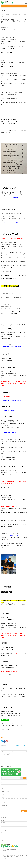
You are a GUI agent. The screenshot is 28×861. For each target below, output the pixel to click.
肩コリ (9, 747)
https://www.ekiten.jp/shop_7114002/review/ (12, 535)
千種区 (17, 745)
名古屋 (20, 745)
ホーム (2, 785)
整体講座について (4, 805)
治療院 (6, 747)
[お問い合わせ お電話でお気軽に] (11, 774)
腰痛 (13, 747)
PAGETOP (24, 811)
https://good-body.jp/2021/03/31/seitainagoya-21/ (13, 198)
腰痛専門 (2, 825)
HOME (2, 815)
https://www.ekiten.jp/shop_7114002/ (10, 222)
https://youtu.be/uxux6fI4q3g (8, 410)
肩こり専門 (3, 822)
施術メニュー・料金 (5, 791)
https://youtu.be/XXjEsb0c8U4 (8, 432)
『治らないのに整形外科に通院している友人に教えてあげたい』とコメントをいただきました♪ (7, 753)
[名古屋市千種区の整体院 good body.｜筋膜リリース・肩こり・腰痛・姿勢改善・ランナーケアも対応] (7, 2)
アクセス (3, 802)
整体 (3, 747)
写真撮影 (2, 840)
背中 (11, 747)
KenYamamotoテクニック (11, 745)
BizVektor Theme (14, 858)
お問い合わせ (3, 788)
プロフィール (3, 797)
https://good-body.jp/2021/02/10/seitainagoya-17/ (13, 400)
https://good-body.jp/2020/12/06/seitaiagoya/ (12, 346)
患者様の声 (3, 794)
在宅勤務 (23, 745)
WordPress (8, 858)
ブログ (2, 799)
